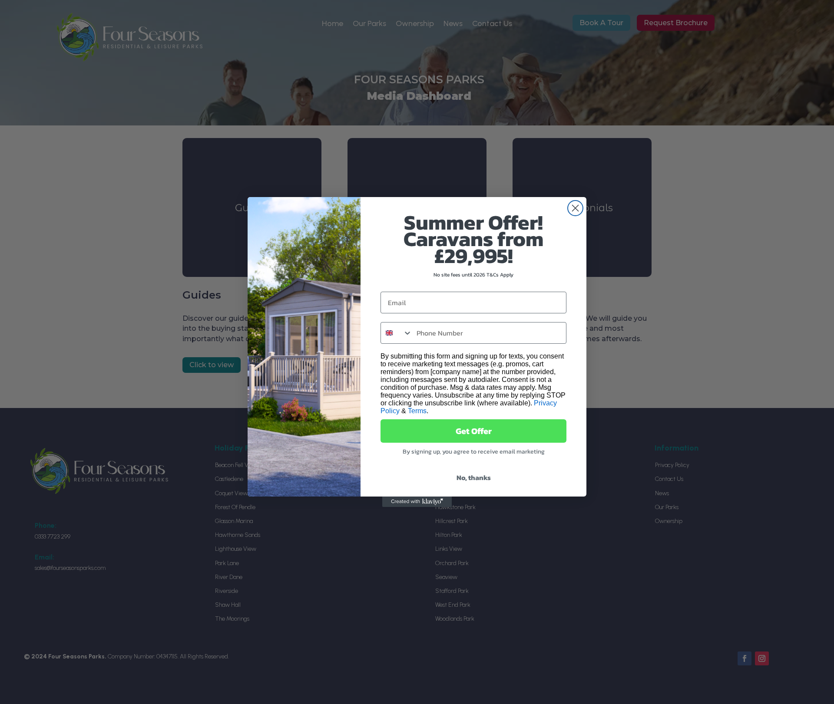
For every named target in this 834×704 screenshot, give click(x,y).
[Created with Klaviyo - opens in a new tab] (417, 502)
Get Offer (474, 431)
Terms (417, 411)
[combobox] (396, 332)
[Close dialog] (575, 208)
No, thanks (474, 477)
